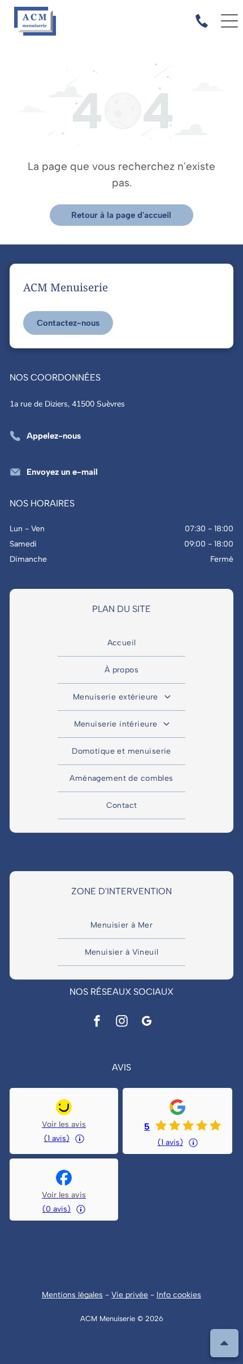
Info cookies (179, 1295)
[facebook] (97, 1022)
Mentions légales (72, 1295)
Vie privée (129, 1295)
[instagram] (121, 1022)
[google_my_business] (146, 1022)
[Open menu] (229, 20)
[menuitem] (121, 643)
